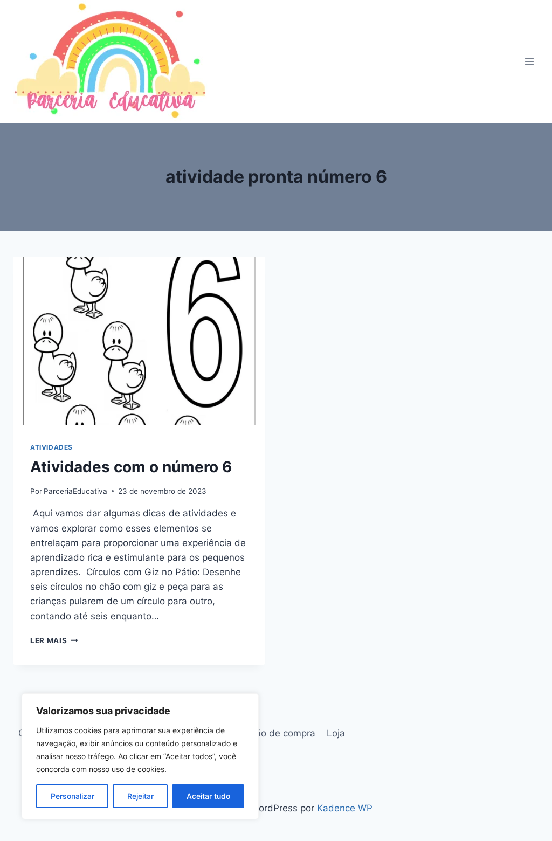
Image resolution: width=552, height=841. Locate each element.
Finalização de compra (266, 733)
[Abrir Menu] (529, 61)
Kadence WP (344, 808)
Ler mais (54, 640)
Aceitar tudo (208, 796)
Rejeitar (140, 796)
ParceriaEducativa (75, 491)
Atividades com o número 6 (131, 467)
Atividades (51, 447)
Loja (336, 733)
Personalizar (72, 796)
